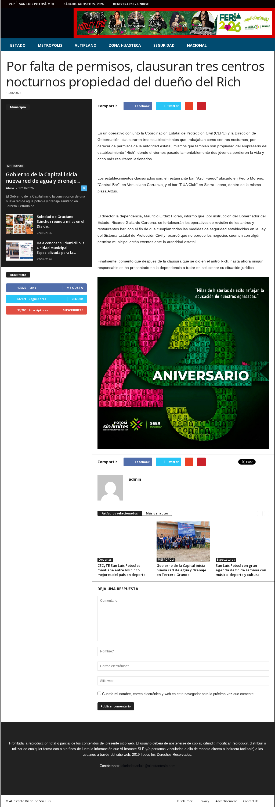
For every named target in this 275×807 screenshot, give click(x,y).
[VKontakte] (259, 4)
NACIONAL (197, 45)
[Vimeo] (251, 4)
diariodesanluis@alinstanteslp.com (148, 766)
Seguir (77, 299)
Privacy (204, 801)
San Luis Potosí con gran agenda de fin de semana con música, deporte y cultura (241, 570)
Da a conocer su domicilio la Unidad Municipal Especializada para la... (61, 247)
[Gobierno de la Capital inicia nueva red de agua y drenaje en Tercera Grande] (183, 541)
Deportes (105, 559)
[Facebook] (234, 4)
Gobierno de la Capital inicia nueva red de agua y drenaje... (43, 177)
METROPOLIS (50, 45)
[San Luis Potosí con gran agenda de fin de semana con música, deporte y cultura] (242, 541)
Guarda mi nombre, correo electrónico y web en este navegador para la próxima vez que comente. (178, 694)
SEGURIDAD (164, 45)
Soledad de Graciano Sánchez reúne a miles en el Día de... (60, 221)
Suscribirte (73, 310)
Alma (10, 188)
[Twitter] (242, 4)
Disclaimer (185, 801)
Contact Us (250, 801)
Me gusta (75, 288)
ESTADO (18, 45)
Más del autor (157, 513)
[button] (267, 45)
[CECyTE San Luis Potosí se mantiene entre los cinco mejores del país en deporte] (124, 541)
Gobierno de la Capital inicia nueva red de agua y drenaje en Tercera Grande (181, 570)
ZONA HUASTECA (125, 45)
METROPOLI (166, 559)
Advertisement (226, 801)
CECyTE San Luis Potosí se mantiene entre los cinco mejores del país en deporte (121, 570)
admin (135, 479)
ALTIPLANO (85, 45)
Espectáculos (226, 559)
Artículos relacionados (120, 513)
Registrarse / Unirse (131, 4)
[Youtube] (267, 4)
